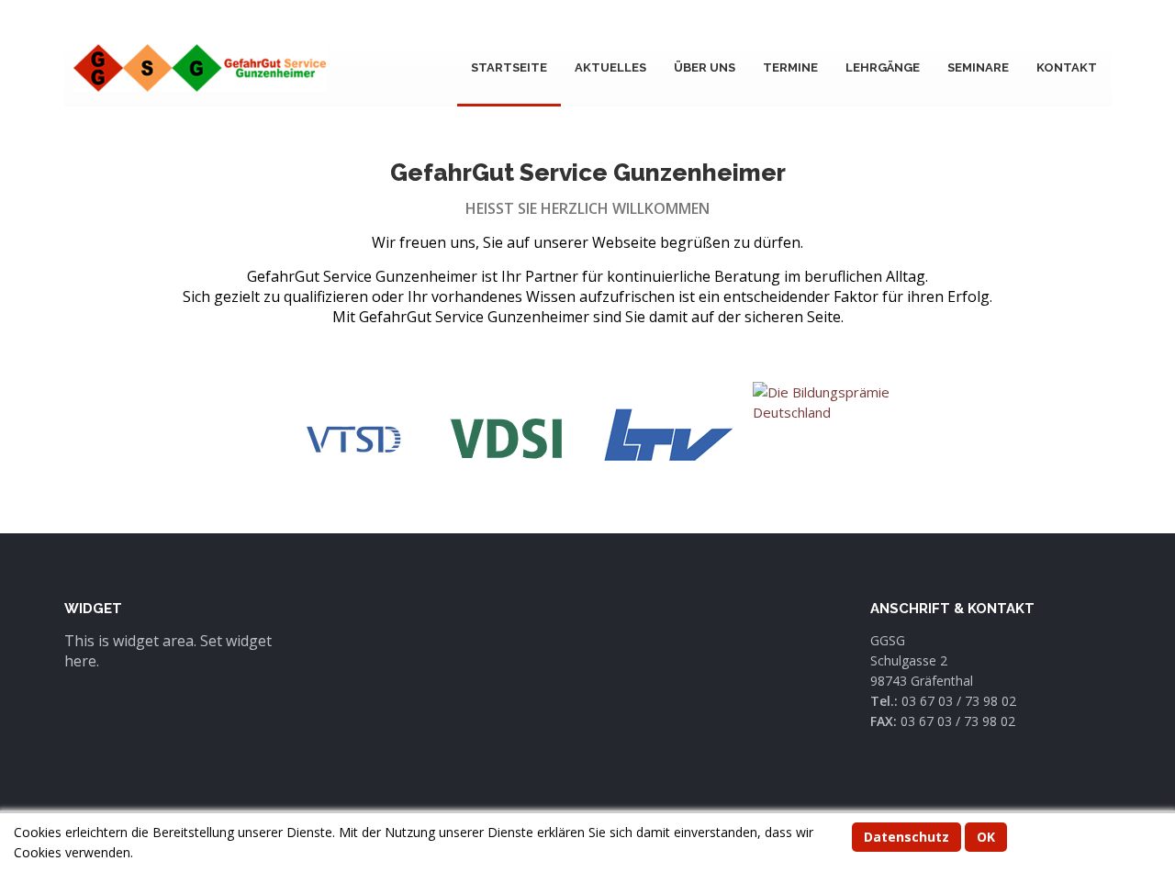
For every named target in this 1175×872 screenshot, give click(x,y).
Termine (790, 67)
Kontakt (1066, 67)
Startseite (509, 67)
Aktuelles (610, 67)
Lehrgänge (882, 67)
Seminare (978, 67)
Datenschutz (906, 836)
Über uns (704, 67)
